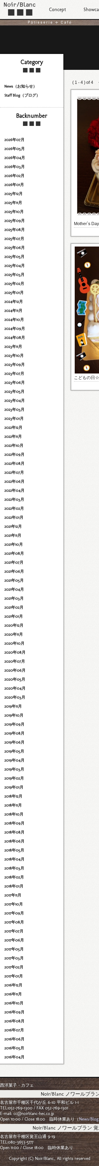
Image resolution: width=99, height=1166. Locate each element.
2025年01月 (14, 292)
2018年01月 (13, 886)
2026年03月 (14, 166)
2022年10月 (13, 445)
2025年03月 (14, 274)
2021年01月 (13, 616)
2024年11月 (13, 310)
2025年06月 (14, 247)
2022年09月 (14, 454)
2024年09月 (14, 328)
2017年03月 (14, 958)
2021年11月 (12, 535)
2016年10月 (13, 1003)
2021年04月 (14, 589)
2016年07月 (14, 1030)
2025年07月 (14, 238)
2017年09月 (14, 913)
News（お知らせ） (20, 86)
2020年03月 (14, 697)
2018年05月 (14, 850)
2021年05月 (14, 580)
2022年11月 (13, 436)
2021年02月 (13, 607)
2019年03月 (14, 769)
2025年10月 (14, 211)
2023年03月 (14, 409)
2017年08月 (14, 922)
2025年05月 (14, 256)
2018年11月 (13, 805)
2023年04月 (14, 400)
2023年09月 (14, 364)
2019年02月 (14, 778)
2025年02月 (14, 283)
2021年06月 (14, 571)
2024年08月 (14, 337)
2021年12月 (13, 526)
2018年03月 (14, 868)
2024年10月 (14, 319)
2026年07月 (14, 139)
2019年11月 (13, 706)
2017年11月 (12, 895)
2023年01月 (14, 418)
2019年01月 (13, 787)
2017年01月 (13, 976)
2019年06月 (14, 742)
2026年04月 (14, 157)
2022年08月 (14, 463)
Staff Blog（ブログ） (22, 95)
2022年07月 (14, 472)
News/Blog (89, 1119)
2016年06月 (14, 1039)
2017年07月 (13, 931)
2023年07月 (14, 373)
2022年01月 (13, 517)
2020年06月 (15, 670)
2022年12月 (13, 427)
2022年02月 (14, 508)
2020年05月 (14, 679)
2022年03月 (14, 499)
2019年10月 (13, 715)
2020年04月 (15, 688)
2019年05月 (14, 751)
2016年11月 (13, 994)
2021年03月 (14, 598)
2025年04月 (14, 265)
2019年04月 (14, 760)
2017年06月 (14, 940)
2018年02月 (14, 877)
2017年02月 (13, 967)
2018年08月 (14, 832)
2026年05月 (14, 148)
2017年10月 (13, 904)
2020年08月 (15, 652)
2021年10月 (13, 544)
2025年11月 (13, 202)
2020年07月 (14, 661)
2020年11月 (13, 634)
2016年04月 (14, 1057)
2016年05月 (14, 1048)
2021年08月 (14, 553)
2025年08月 (14, 229)
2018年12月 (13, 796)
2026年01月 (14, 184)
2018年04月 (14, 859)
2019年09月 (14, 724)
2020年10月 (14, 643)
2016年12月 (13, 985)
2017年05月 (14, 949)
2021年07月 (13, 562)
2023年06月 (14, 382)
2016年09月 (14, 1012)
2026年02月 (14, 175)
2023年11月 (13, 346)
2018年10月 (13, 814)
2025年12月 (13, 193)
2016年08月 (14, 1021)
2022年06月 (14, 481)
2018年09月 (14, 823)
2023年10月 (14, 355)
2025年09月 (14, 220)
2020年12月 (13, 625)
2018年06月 (14, 841)
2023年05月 (14, 391)
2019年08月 (14, 733)
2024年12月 (13, 301)
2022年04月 (14, 490)
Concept (57, 9)
